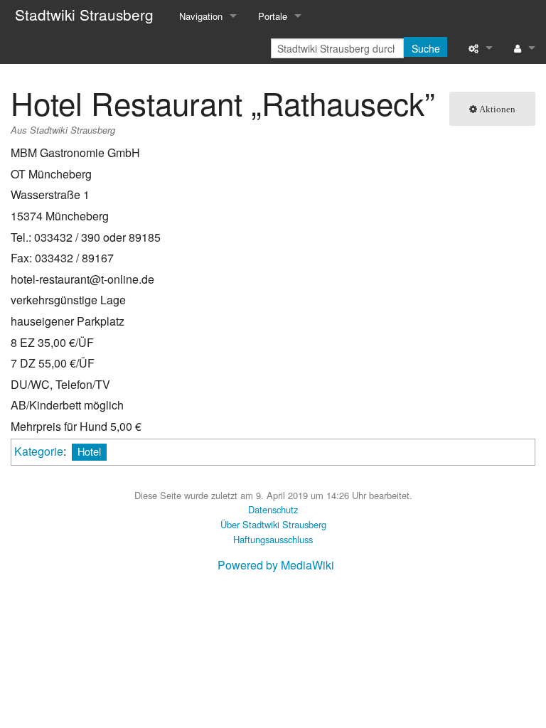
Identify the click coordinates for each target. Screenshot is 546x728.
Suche (426, 48)
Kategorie (38, 451)
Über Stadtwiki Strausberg (273, 524)
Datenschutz (273, 509)
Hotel (89, 451)
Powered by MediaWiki (276, 565)
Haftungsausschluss (273, 539)
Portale (272, 16)
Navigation (201, 16)
